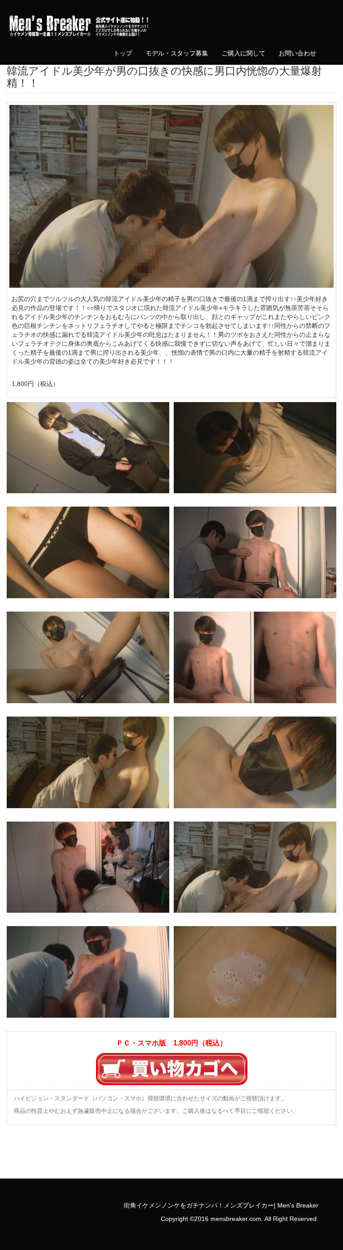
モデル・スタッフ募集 (177, 53)
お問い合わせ (297, 53)
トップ (122, 53)
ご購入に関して (243, 53)
